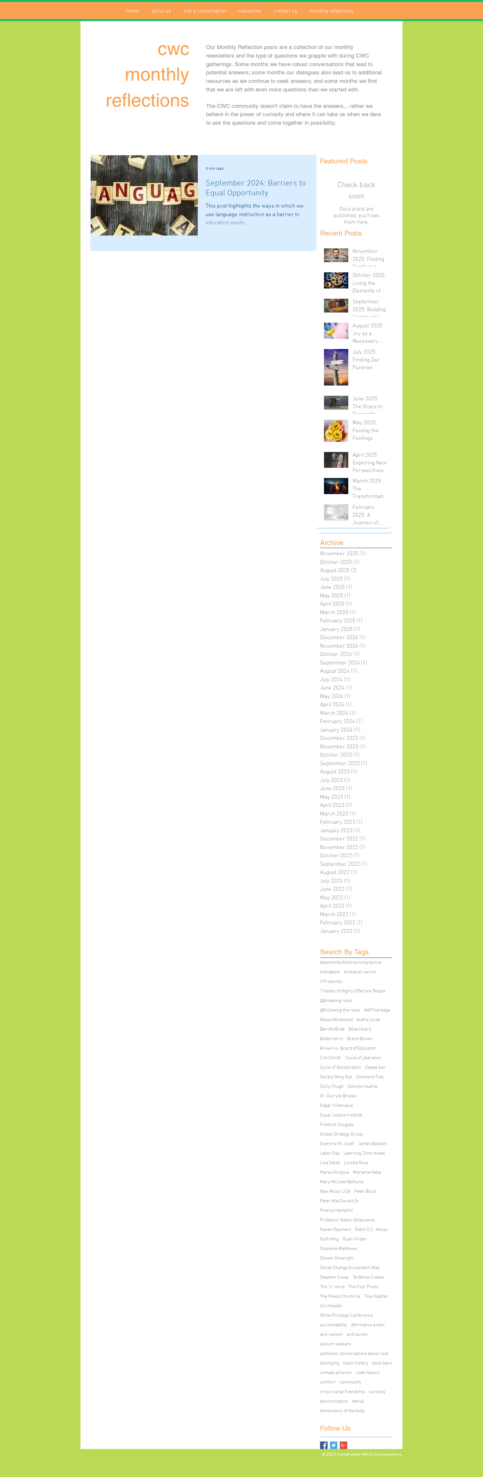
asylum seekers (335, 1344)
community (350, 1382)
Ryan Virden (355, 1239)
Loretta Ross (356, 1163)
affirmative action (368, 1325)
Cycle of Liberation (363, 1058)
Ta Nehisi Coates (368, 1277)
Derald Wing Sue (336, 1077)
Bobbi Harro (331, 1039)
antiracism (357, 1335)
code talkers (368, 1373)
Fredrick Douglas (337, 1125)
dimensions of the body (342, 1411)
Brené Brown (360, 1039)
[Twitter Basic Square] (333, 1445)
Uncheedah (331, 1306)
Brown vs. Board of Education (348, 1048)
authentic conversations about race (354, 1354)
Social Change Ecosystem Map (350, 1268)
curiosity (377, 1392)
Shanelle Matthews (338, 1249)
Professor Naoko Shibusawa (347, 1220)
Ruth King (329, 1239)
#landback (330, 972)
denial (358, 1401)
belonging (329, 1363)
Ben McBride (332, 1029)
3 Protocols (331, 982)
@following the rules (340, 1010)
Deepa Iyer (375, 1067)
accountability (333, 1325)
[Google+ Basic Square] (343, 1445)
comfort (327, 1382)
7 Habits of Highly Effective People (352, 991)
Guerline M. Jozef (337, 1144)
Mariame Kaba (367, 1172)
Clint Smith (330, 1058)
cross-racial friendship (342, 1392)
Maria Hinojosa (334, 1172)
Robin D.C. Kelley (371, 1230)
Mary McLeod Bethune (341, 1182)
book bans (382, 1363)
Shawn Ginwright (337, 1258)
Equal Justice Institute (341, 1115)
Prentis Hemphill (336, 1211)
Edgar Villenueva (336, 1106)
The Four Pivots (363, 1287)
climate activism (336, 1373)
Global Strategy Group (341, 1134)
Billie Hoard (360, 1029)
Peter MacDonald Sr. (340, 1201)
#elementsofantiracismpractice (350, 962)
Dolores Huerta (362, 1086)
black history (355, 1363)
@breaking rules (336, 1001)
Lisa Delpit (330, 1163)
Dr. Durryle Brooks (338, 1096)
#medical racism (360, 972)
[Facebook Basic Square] (324, 1445)
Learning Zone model (364, 1153)
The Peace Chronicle (340, 1296)
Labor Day (330, 1153)
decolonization (334, 1401)
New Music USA (335, 1191)
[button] (161, 11)
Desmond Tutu (370, 1077)
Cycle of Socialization (340, 1067)
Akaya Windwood (336, 1020)
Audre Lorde (368, 1020)
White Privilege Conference (346, 1315)
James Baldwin (372, 1144)
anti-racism (331, 1335)
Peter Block (365, 1191)
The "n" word (332, 1287)
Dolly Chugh (332, 1086)
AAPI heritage (377, 1010)
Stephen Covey (334, 1277)
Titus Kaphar (376, 1296)
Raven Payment (335, 1230)
